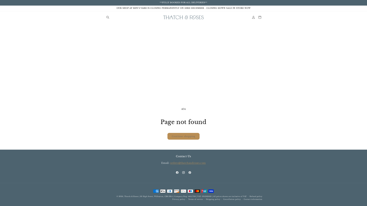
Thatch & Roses (131, 196)
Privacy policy (178, 199)
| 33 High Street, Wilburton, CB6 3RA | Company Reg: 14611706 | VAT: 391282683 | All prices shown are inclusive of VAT (193, 196)
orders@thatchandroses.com (188, 163)
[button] (108, 17)
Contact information (253, 199)
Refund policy (256, 196)
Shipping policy (213, 199)
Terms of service (195, 199)
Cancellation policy (232, 199)
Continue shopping (183, 136)
